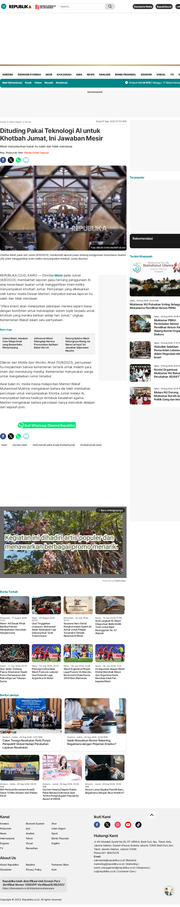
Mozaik (48, 82)
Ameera (4, 823)
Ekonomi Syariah (29, 74)
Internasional (7, 838)
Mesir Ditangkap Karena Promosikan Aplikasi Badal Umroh (46, 343)
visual (161, 74)
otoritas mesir (20, 444)
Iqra (28, 828)
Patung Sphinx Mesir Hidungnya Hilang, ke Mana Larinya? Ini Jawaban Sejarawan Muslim (77, 344)
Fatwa (38, 82)
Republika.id (164, 6)
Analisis (30, 833)
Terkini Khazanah (141, 256)
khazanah (64, 74)
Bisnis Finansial (125, 74)
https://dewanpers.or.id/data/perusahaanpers (28, 888)
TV (172, 74)
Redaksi (30, 864)
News (3, 833)
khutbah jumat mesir (91, 444)
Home (3, 121)
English (56, 843)
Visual (29, 843)
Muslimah (62, 82)
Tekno (29, 838)
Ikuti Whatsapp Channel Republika (49, 425)
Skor (54, 823)
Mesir (59, 275)
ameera (7, 74)
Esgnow (4, 843)
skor (49, 74)
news (90, 74)
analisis (104, 74)
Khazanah (5, 828)
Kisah (28, 82)
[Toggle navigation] (3, 6)
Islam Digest (15, 121)
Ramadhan (32, 848)
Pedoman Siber (60, 864)
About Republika (9, 864)
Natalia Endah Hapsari (36, 152)
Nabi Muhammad (12, 82)
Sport (55, 833)
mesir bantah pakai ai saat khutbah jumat (54, 444)
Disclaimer (6, 869)
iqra (79, 74)
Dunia (28, 121)
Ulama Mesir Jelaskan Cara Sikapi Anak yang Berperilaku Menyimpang (15, 343)
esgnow (146, 74)
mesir (4, 444)
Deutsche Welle (143, 6)
